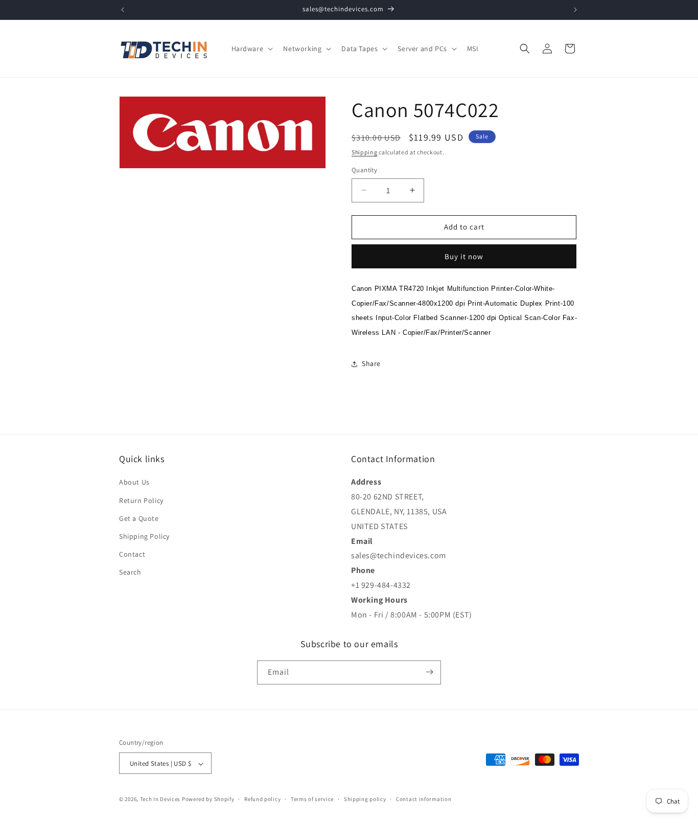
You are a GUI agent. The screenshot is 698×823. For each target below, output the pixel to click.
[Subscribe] (429, 672)
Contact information (423, 799)
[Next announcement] (575, 9)
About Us (134, 482)
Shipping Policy (144, 536)
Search (130, 572)
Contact (132, 554)
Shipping (365, 152)
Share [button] (371, 363)
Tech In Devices (160, 799)
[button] (251, 48)
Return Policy (141, 500)
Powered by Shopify (208, 799)
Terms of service (312, 799)
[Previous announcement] (122, 9)
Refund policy (262, 799)
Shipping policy (365, 799)
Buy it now (464, 256)
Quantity (364, 170)
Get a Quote (139, 518)
